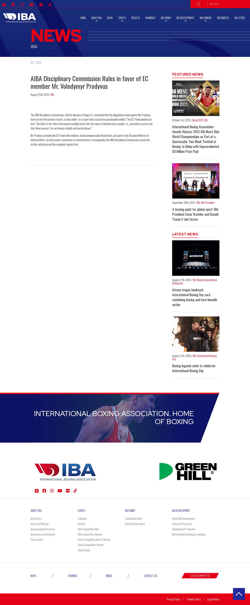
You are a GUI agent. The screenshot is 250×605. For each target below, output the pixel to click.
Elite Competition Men (88, 529)
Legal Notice (213, 599)
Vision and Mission (40, 524)
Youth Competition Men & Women (94, 540)
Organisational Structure (43, 529)
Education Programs (182, 524)
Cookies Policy (194, 599)
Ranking (72, 576)
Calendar (82, 519)
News (110, 18)
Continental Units (133, 519)
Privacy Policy (173, 599)
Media (109, 576)
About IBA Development (183, 519)
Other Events (84, 550)
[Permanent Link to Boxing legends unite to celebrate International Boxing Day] (196, 334)
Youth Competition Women (91, 545)
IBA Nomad (198, 280)
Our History (36, 519)
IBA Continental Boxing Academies (189, 534)
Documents (223, 18)
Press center (37, 540)
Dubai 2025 (198, 120)
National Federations (135, 524)
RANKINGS (150, 18)
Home (83, 18)
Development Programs (183, 529)
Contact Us (150, 576)
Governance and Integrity (43, 534)
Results (135, 18)
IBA (52, 95)
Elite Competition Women (90, 534)
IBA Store (240, 18)
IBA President (207, 203)
